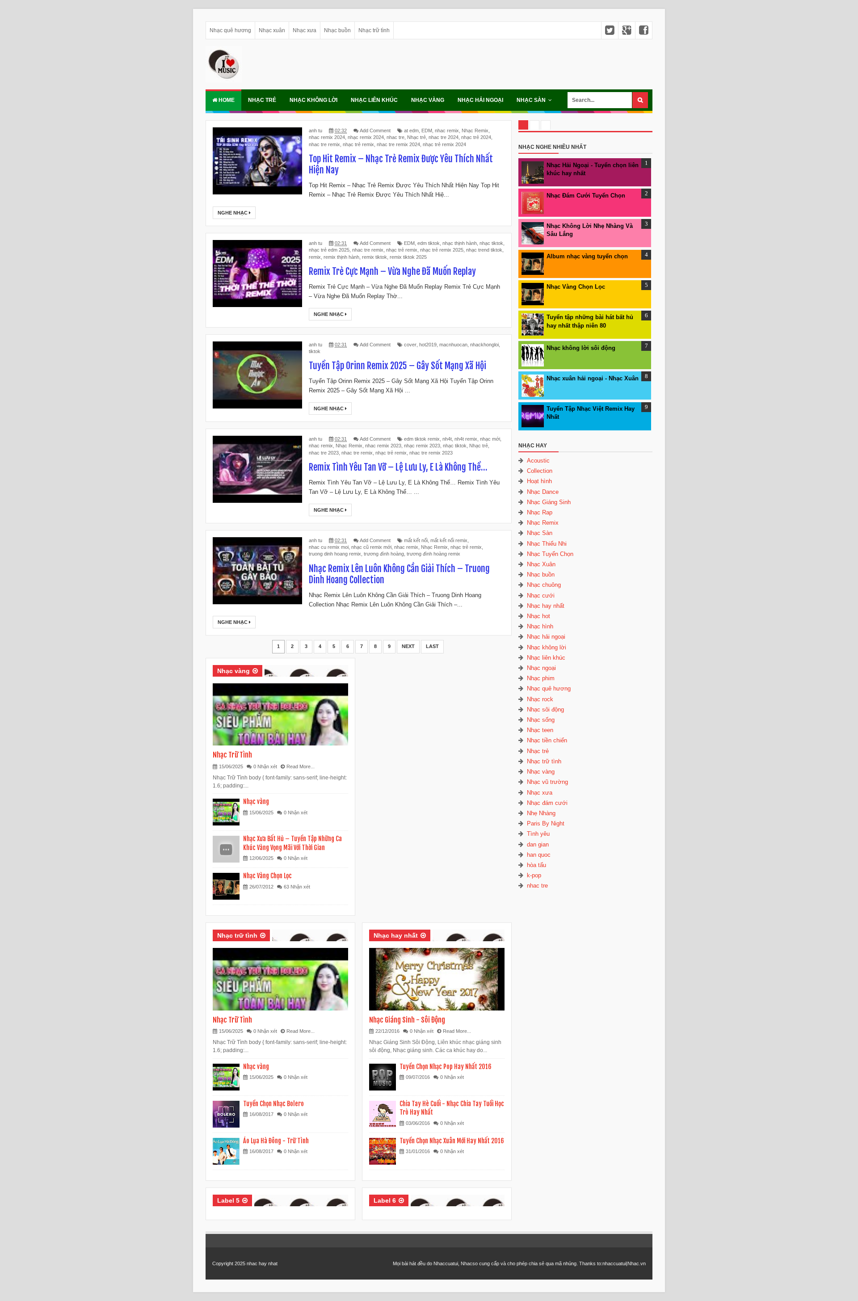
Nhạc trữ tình (374, 30)
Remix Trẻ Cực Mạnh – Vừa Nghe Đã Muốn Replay (392, 271)
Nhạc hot (538, 616)
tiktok (314, 351)
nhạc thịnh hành (459, 243)
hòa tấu (536, 865)
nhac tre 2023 (324, 452)
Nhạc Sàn (531, 100)
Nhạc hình (540, 626)
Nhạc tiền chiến (547, 740)
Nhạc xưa (304, 30)
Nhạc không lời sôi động (581, 348)
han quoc (539, 854)
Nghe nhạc (233, 212)
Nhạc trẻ (262, 100)
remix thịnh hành (341, 257)
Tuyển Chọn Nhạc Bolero (273, 1103)
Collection (539, 470)
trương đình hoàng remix (433, 553)
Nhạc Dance (543, 491)
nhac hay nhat (262, 1263)
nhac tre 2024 (443, 137)
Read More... (300, 766)
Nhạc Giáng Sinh (549, 502)
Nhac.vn (636, 1263)
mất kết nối (416, 540)
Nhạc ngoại (541, 668)
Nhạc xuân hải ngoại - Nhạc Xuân (593, 378)
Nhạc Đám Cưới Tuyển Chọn (586, 195)
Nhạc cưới (541, 595)
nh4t (447, 439)
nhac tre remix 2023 (431, 452)
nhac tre (395, 137)
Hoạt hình (539, 481)
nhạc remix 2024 (366, 137)
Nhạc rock (540, 699)
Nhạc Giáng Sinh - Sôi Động (407, 1019)
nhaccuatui (614, 1263)
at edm (411, 130)
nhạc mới (490, 439)
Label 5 (228, 1200)
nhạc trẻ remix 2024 (444, 144)
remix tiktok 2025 (408, 257)
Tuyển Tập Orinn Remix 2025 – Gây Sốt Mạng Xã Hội (397, 365)
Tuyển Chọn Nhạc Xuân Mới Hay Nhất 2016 (452, 1141)
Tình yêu (538, 833)
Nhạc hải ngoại (480, 100)
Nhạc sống (541, 719)
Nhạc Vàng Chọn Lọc (267, 876)
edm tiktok (428, 243)
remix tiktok (374, 257)
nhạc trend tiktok (484, 250)
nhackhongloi (484, 344)
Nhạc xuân (272, 30)
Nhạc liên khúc (374, 100)
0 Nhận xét (265, 766)
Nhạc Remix (475, 130)
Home (226, 100)
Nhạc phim (541, 678)
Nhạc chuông (544, 584)
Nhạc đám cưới (547, 803)
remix (315, 257)
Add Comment (375, 130)
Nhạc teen (540, 730)
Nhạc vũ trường (547, 782)
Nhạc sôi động (545, 709)
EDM (426, 130)
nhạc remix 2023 (422, 445)
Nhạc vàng (427, 100)
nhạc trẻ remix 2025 (441, 250)
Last (432, 646)
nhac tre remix (324, 144)
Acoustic (538, 460)
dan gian (538, 844)
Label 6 (385, 1200)
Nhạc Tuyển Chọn (550, 554)
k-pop (534, 875)
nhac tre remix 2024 (398, 144)
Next (408, 646)
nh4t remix (465, 439)
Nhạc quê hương (230, 30)
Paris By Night (545, 823)
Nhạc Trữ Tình (232, 754)
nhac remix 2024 (327, 137)
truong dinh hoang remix (335, 553)
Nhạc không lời (313, 100)
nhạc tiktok (491, 243)
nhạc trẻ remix (358, 144)
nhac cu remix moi (329, 547)
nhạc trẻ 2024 (476, 137)
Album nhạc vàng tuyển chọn (587, 256)
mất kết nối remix (448, 540)
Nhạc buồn (337, 30)
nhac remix (447, 130)
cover (410, 344)
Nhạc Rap (539, 512)
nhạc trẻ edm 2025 (329, 250)
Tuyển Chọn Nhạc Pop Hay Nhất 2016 (446, 1066)
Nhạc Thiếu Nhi (547, 543)
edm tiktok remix (422, 439)
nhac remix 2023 (383, 445)
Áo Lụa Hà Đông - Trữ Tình (276, 1141)
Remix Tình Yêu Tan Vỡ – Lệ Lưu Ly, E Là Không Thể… (398, 467)
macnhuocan (453, 344)
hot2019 (428, 344)
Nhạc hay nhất (396, 935)
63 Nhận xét (297, 886)
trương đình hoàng (384, 553)
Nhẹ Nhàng (541, 813)
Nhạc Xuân (541, 564)
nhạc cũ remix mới (371, 547)
